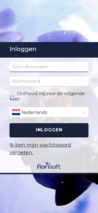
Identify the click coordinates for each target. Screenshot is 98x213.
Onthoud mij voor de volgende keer (47, 96)
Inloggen (49, 129)
